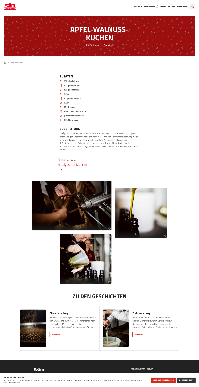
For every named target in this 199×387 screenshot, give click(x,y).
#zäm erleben (149, 6)
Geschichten (182, 6)
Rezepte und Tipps (167, 6)
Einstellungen (186, 380)
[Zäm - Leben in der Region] (53, 370)
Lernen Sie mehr (14, 383)
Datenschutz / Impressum (141, 368)
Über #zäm (137, 6)
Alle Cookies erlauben (163, 380)
